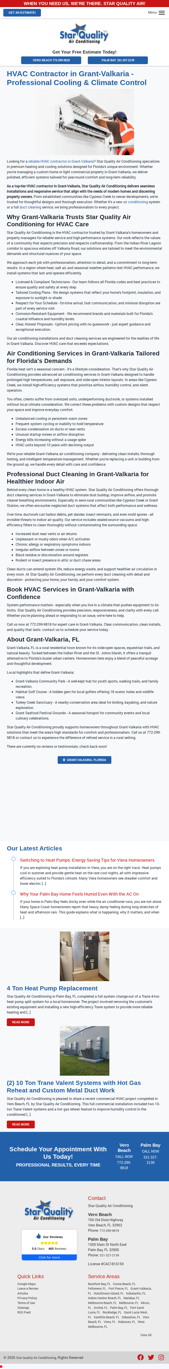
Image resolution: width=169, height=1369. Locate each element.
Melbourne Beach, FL (102, 1303)
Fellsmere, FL (97, 1288)
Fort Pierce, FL (118, 1288)
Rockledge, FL (112, 1312)
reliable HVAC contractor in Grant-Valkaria (61, 161)
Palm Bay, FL (119, 1308)
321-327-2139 (109, 1255)
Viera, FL (110, 1322)
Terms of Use (26, 1303)
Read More (20, 1022)
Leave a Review (28, 1288)
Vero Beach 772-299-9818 (51, 60)
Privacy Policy (27, 1298)
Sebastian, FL (131, 1317)
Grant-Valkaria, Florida (86, 760)
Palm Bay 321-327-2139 (118, 60)
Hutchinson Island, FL (109, 1293)
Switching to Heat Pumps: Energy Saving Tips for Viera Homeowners (87, 860)
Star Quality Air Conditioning (36, 1358)
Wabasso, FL (127, 1322)
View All (146, 1335)
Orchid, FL (101, 1308)
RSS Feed (24, 1312)
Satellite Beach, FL (106, 1317)
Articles (22, 1293)
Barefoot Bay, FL (99, 1284)
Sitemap (23, 1308)
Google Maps (26, 1284)
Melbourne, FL (129, 1303)
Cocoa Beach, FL (124, 1284)
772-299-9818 (109, 1230)
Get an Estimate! (22, 12)
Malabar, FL (131, 1298)
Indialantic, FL (136, 1293)
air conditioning (135, 201)
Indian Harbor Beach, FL (104, 1298)
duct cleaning (30, 207)
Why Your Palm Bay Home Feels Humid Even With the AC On (79, 894)
